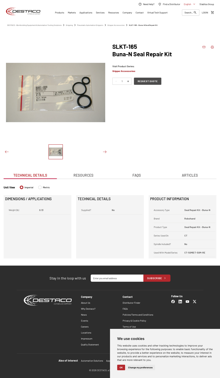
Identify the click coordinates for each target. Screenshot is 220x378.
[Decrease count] (116, 81)
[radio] (21, 187)
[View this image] (55, 151)
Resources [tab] (83, 175)
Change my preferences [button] (140, 367)
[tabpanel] (110, 220)
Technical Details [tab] (30, 175)
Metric (46, 187)
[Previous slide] (7, 152)
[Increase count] (128, 81)
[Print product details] (212, 47)
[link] (146, 4)
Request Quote (148, 81)
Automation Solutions (92, 360)
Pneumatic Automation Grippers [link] (90, 25)
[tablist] (110, 173)
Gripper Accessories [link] (116, 25)
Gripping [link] (69, 25)
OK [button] (121, 367)
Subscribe (154, 278)
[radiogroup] (35, 189)
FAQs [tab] (136, 175)
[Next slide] (105, 152)
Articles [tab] (190, 175)
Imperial (29, 187)
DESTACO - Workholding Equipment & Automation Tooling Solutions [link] (34, 25)
